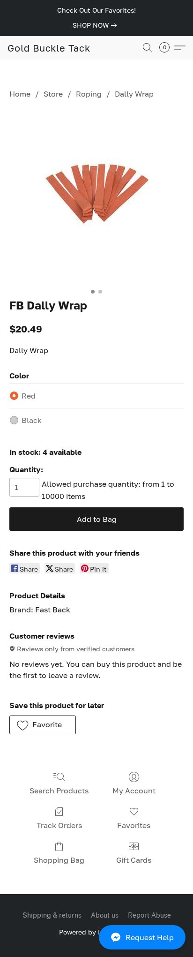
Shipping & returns (52, 915)
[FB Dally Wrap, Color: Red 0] (96, 196)
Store (53, 93)
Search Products (59, 790)
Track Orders (59, 825)
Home (19, 93)
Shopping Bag (59, 860)
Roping (89, 93)
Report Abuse (149, 915)
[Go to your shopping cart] (167, 48)
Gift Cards (133, 860)
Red (29, 395)
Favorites (133, 825)
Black (32, 420)
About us (105, 915)
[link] (96, 25)
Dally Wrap (134, 93)
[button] (96, 937)
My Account (134, 790)
